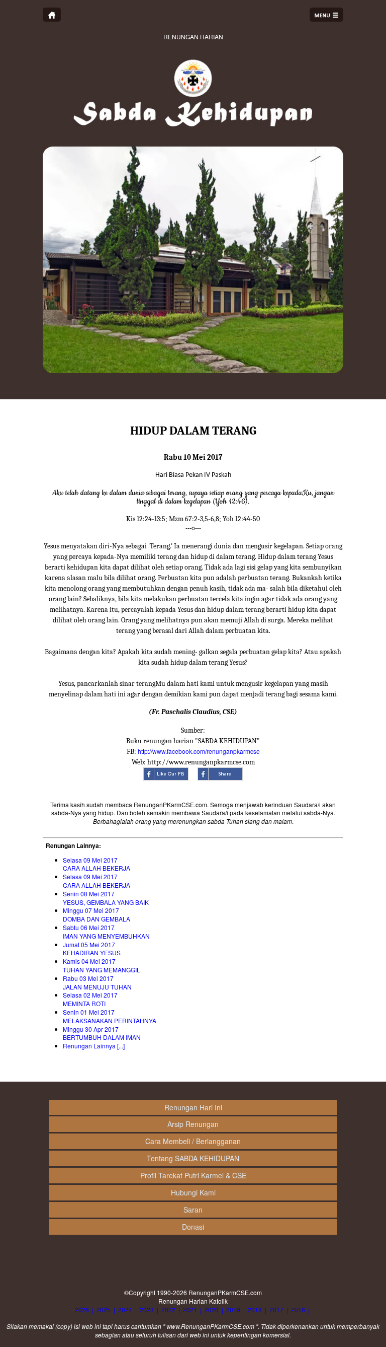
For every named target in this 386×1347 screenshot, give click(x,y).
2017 (276, 1309)
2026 (82, 1309)
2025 (103, 1309)
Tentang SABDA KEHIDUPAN (193, 1158)
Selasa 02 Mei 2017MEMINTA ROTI (90, 999)
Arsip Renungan (193, 1124)
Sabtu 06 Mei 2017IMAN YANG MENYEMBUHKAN (106, 931)
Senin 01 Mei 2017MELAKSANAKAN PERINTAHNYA (109, 1016)
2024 (125, 1309)
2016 (298, 1309)
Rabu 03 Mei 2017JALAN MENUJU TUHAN (97, 982)
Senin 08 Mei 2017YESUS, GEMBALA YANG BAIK (106, 897)
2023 (147, 1309)
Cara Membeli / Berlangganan (193, 1141)
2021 (190, 1309)
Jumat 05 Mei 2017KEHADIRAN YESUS (92, 948)
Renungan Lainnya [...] (94, 1045)
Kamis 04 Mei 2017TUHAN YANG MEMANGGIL (101, 965)
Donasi (193, 1227)
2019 (233, 1309)
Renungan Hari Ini (193, 1107)
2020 (212, 1309)
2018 (255, 1309)
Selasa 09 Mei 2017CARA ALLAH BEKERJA (96, 864)
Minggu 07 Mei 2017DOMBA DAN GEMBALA (96, 914)
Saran (193, 1209)
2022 (168, 1309)
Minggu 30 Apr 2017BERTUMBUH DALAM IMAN (102, 1033)
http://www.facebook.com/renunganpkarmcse (199, 751)
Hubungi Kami (193, 1192)
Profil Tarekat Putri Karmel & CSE (193, 1175)
